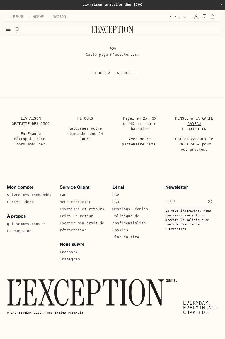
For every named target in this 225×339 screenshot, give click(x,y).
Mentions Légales (130, 209)
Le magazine (19, 231)
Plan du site (125, 237)
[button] (221, 4)
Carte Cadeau (20, 202)
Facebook (69, 252)
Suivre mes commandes (29, 195)
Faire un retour (76, 216)
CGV (115, 195)
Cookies (120, 230)
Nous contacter (75, 202)
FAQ (63, 195)
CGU (115, 202)
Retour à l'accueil (113, 73)
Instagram (70, 259)
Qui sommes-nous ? (26, 224)
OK (210, 201)
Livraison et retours (82, 209)
